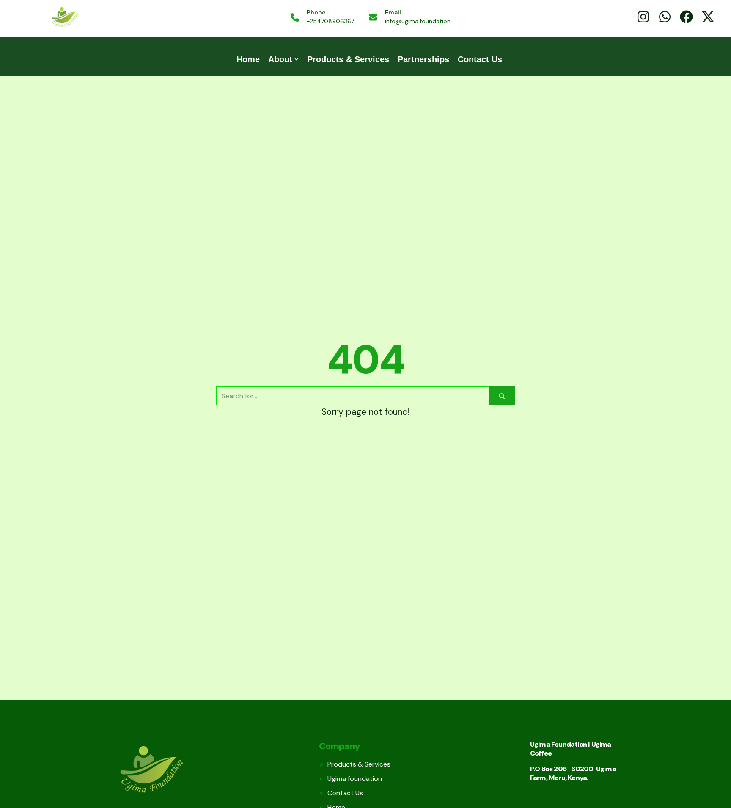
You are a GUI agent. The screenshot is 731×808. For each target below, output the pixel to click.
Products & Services (348, 59)
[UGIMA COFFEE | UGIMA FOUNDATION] (65, 17)
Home (248, 59)
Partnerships (423, 59)
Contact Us (480, 59)
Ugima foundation (354, 778)
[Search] (502, 395)
